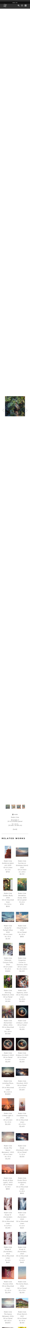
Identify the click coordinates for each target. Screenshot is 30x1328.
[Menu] (26, 5)
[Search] (19, 5)
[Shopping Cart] (22, 5)
